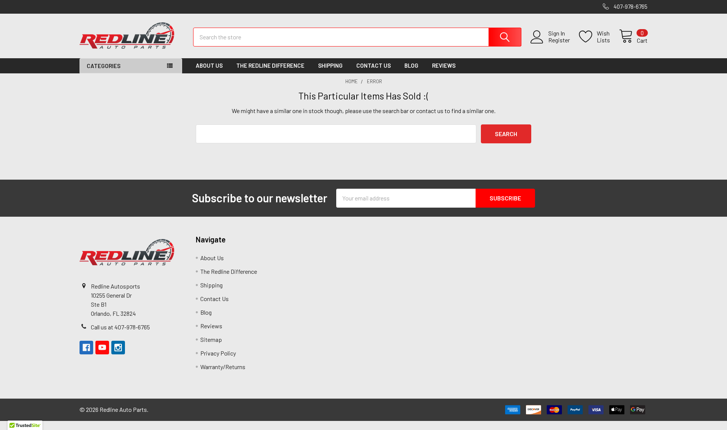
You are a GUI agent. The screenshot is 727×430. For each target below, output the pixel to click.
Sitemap (211, 339)
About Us (209, 65)
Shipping (330, 65)
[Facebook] (86, 347)
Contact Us (373, 65)
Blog (411, 65)
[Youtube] (102, 347)
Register (559, 40)
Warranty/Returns (222, 366)
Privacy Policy (218, 353)
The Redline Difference (270, 65)
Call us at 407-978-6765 (120, 327)
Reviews (444, 65)
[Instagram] (118, 347)
